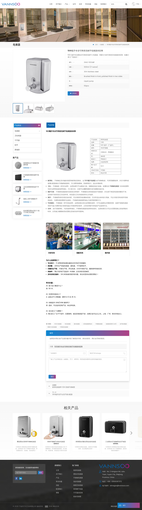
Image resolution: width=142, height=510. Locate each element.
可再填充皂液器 (64, 327)
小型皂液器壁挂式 (87, 324)
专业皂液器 (67, 324)
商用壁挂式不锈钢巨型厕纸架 (31, 164)
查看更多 (26, 168)
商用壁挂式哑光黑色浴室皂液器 (86, 442)
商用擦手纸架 (78, 489)
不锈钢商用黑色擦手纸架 (31, 176)
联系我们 (103, 4)
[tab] (50, 125)
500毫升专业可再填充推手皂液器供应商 (68, 346)
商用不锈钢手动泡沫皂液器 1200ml (56, 443)
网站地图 (114, 506)
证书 (74, 4)
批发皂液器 (77, 496)
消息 (95, 4)
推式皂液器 (77, 324)
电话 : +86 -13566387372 (112, 481)
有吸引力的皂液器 (52, 327)
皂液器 (102, 45)
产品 (66, 4)
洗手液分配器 (123, 324)
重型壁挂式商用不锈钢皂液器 (26, 442)
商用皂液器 (77, 470)
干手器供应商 (78, 493)
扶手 (16, 145)
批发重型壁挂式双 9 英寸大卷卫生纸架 (31, 211)
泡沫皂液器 (77, 481)
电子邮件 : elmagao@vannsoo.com (115, 485)
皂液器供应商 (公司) (111, 324)
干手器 (17, 140)
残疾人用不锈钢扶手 (30, 199)
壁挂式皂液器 (78, 474)
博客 (57, 493)
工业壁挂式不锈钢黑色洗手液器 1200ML (115, 443)
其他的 (17, 149)
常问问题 (88, 4)
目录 (80, 4)
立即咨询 (74, 93)
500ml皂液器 (57, 324)
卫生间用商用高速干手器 (31, 188)
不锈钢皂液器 (99, 324)
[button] (131, 433)
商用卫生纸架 (78, 485)
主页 (50, 4)
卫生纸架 (18, 135)
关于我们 (59, 4)
